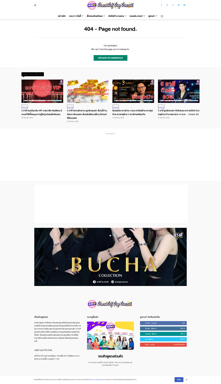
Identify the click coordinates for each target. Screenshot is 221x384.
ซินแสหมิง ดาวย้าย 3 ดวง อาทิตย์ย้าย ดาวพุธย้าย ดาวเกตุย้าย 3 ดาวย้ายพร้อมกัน (132, 112)
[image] (110, 336)
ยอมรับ (179, 379)
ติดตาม (183, 328)
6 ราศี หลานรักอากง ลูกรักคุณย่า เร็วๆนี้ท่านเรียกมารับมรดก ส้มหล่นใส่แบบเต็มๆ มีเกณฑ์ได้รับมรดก (87, 114)
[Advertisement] (110, 154)
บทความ (25, 107)
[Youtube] (184, 5)
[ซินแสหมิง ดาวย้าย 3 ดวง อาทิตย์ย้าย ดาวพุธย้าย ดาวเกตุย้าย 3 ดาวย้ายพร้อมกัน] (133, 91)
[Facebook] (161, 5)
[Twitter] (178, 5)
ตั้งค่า (135, 379)
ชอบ (183, 323)
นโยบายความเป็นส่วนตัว (95, 379)
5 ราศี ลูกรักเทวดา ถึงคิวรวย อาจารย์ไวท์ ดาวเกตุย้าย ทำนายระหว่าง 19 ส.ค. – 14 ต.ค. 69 (178, 112)
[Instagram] (167, 5)
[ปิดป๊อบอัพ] (186, 379)
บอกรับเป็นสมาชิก (179, 345)
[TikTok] (173, 5)
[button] (162, 16)
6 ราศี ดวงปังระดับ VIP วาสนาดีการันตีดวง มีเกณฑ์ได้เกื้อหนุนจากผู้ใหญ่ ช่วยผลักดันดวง (41, 112)
